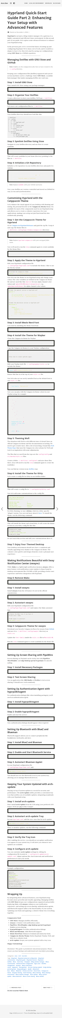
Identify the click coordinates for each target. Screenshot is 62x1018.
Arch (19, 956)
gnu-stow (37, 963)
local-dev (24, 956)
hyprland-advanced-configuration (28, 958)
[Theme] (14, 3)
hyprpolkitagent (22, 969)
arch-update (34, 974)
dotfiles (31, 469)
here (40, 513)
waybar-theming (17, 972)
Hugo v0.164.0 (13, 1013)
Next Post (47, 987)
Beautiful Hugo (32, 1013)
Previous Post (16, 987)
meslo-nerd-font (28, 971)
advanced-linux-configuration (25, 963)
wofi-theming (27, 972)
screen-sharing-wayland (35, 967)
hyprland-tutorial (32, 960)
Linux (16, 956)
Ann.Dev (4, 3)
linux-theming (37, 972)
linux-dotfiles (40, 976)
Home (26, 3)
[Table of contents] (10, 3)
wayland (27, 962)
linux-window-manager (22, 974)
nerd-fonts (37, 971)
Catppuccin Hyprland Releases (22, 225)
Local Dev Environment (36, 3)
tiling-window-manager (38, 962)
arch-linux (20, 962)
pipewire (15, 967)
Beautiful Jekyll (48, 1013)
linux (15, 962)
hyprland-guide (21, 960)
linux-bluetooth (17, 976)
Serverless (48, 3)
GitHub (51, 629)
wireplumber (23, 967)
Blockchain (56, 3)
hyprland (14, 958)
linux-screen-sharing (29, 976)
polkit (30, 969)
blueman (19, 971)
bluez (13, 971)
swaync (19, 965)
